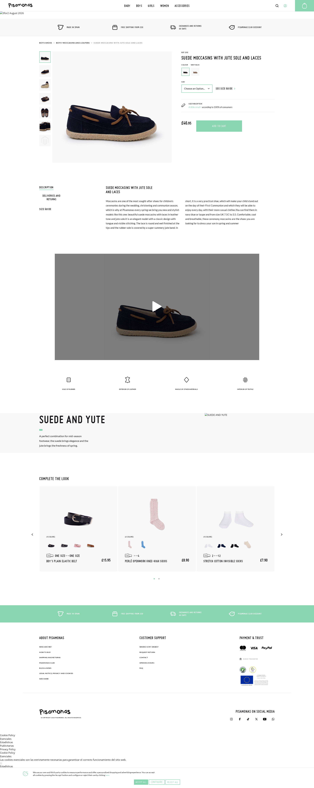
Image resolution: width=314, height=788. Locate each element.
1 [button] (154, 578)
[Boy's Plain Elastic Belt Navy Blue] (51, 544)
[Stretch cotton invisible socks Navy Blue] (221, 544)
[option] (195, 72)
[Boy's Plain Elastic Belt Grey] (64, 544)
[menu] (157, 5)
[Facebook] (239, 719)
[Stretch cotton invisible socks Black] (234, 544)
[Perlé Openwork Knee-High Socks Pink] (130, 544)
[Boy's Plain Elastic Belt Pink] (77, 544)
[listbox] (228, 73)
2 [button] (159, 578)
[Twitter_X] (256, 719)
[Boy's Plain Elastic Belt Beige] (91, 544)
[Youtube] (264, 719)
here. (107, 775)
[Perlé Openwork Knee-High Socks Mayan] (143, 544)
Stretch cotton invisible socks (223, 561)
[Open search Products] (277, 5)
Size (183, 82)
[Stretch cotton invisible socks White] (208, 544)
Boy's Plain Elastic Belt (61, 561)
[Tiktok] (248, 719)
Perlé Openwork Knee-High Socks (146, 561)
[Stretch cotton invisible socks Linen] (248, 544)
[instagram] (231, 719)
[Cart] (304, 5)
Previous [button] (32, 534)
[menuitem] (127, 5)
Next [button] (281, 534)
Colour (190, 65)
